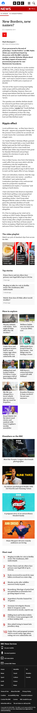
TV (27, 669)
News (2, 673)
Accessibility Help (13, 695)
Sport (2, 677)
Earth (2, 681)
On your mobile (9, 648)
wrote (17, 108)
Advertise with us (6, 703)
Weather (28, 673)
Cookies (3, 695)
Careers (15, 699)
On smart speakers (9, 653)
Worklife (16, 669)
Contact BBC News (10, 663)
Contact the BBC (6, 699)
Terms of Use (5, 691)
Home (2, 669)
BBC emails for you (26, 699)
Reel (2, 685)
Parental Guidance (26, 695)
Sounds (28, 677)
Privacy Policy (26, 691)
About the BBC (15, 691)
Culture (15, 677)
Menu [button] (33, 9)
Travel (15, 673)
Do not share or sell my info (22, 703)
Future (15, 681)
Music (15, 685)
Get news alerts (9, 658)
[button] (29, 3)
